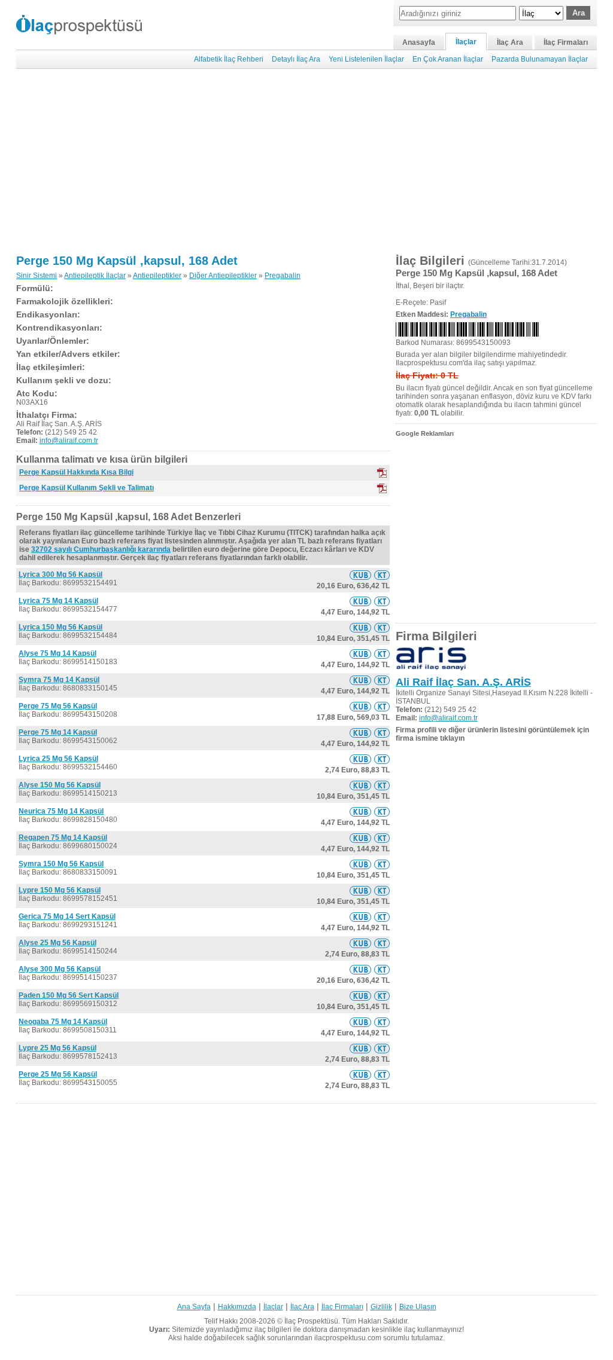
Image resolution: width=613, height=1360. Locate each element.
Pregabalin (283, 275)
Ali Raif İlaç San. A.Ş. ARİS (463, 682)
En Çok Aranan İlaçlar (447, 59)
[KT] (382, 488)
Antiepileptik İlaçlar (95, 275)
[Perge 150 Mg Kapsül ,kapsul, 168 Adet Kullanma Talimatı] (382, 575)
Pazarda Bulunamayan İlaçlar (539, 59)
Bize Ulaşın (417, 1307)
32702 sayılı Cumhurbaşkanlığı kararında (101, 549)
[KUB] (382, 473)
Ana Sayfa (194, 1307)
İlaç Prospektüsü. (312, 1321)
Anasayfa (418, 42)
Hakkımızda (237, 1307)
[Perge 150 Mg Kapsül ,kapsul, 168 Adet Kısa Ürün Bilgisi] (360, 575)
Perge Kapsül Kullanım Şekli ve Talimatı (86, 488)
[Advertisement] (306, 161)
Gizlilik (381, 1307)
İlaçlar (466, 42)
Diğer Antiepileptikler (223, 275)
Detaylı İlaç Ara (296, 59)
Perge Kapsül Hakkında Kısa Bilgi (76, 472)
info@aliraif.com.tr (69, 440)
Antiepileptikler (157, 275)
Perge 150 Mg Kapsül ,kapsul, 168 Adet (127, 260)
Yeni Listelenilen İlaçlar (366, 59)
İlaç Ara (510, 42)
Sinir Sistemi (36, 275)
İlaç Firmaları (566, 42)
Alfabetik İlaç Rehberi (228, 59)
